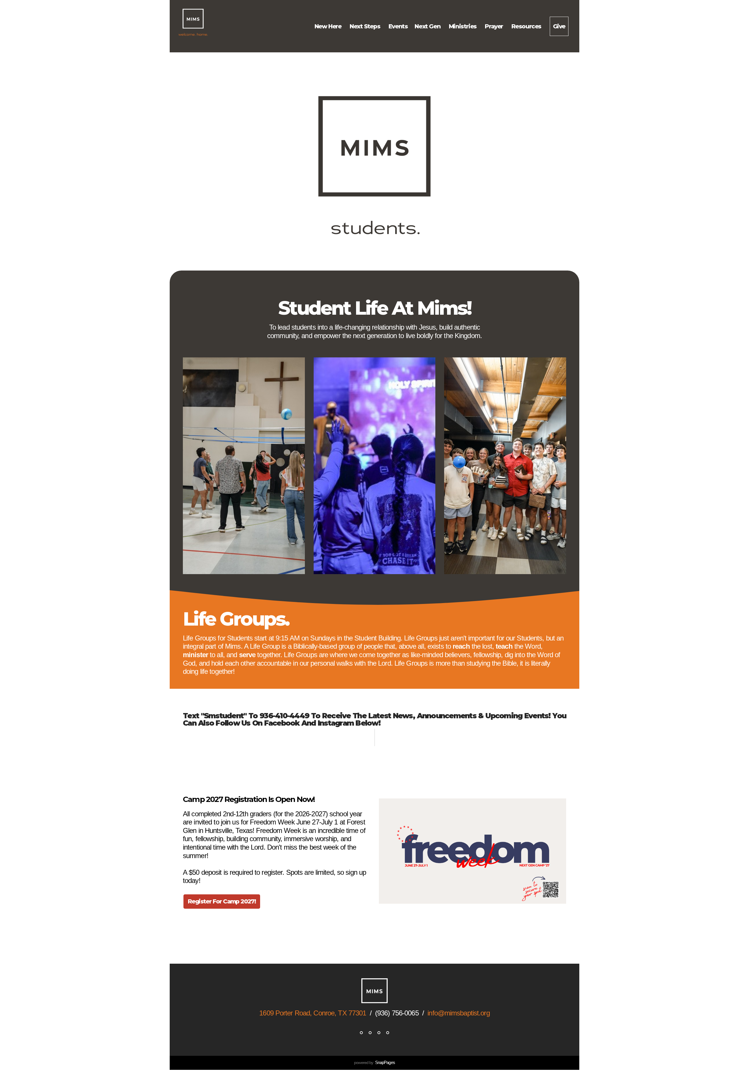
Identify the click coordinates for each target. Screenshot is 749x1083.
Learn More (203, 925)
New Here (329, 26)
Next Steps (366, 26)
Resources (527, 26)
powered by (374, 1062)
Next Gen (428, 26)
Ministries (463, 26)
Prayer (494, 26)
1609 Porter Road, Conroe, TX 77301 (312, 1013)
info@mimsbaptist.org (458, 1013)
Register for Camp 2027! (222, 901)
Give (559, 26)
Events (398, 26)
